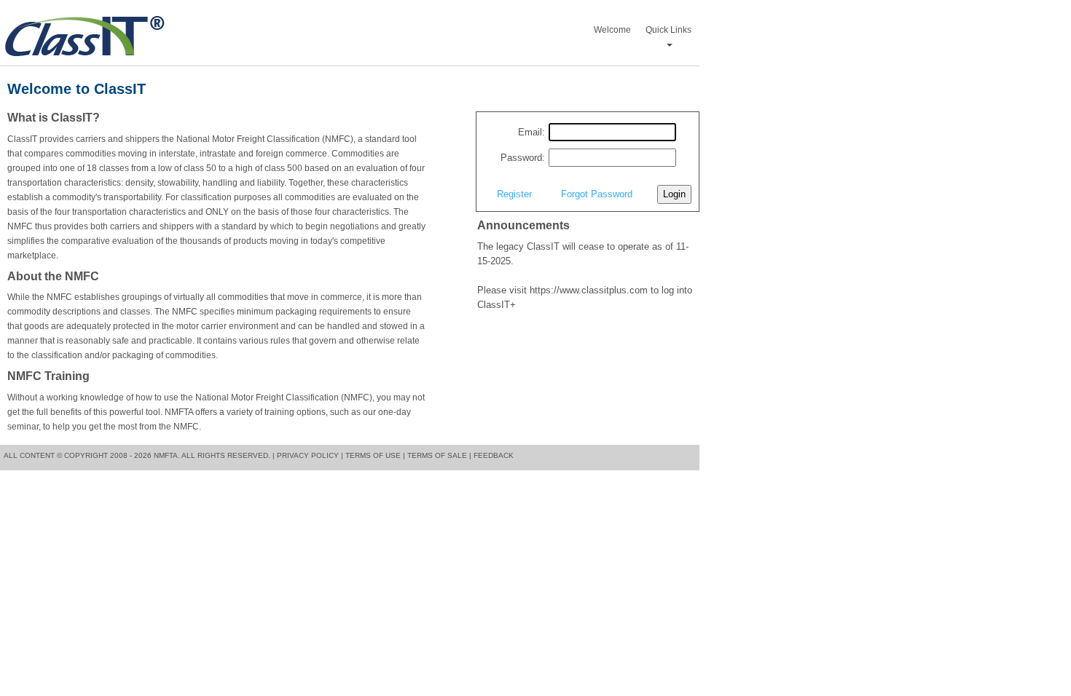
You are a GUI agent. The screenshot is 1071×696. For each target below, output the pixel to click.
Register (514, 194)
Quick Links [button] (668, 30)
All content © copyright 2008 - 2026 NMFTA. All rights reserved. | (139, 455)
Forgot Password (596, 194)
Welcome (612, 30)
